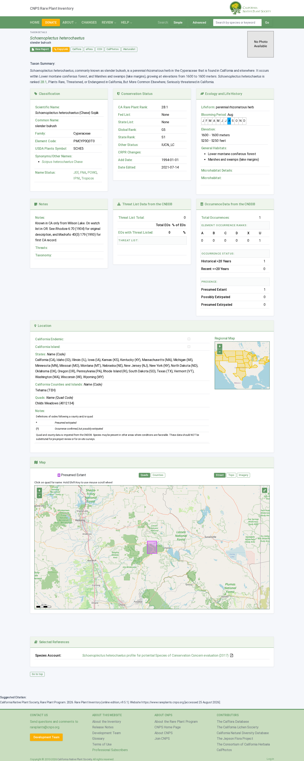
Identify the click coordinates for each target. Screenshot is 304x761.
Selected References (53, 642)
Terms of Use (102, 744)
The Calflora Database (233, 722)
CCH (99, 49)
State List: (126, 122)
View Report (41, 49)
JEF (76, 172)
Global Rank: (127, 130)
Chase (62, 162)
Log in (270, 758)
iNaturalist (129, 49)
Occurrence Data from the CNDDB (229, 204)
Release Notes (103, 727)
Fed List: (124, 115)
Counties (158, 475)
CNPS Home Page (167, 727)
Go (267, 22)
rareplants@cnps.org (44, 727)
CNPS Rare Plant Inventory (52, 8)
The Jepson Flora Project (235, 739)
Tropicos (87, 178)
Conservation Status (136, 94)
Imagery (243, 475)
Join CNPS (162, 739)
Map (42, 462)
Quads (144, 475)
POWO (92, 172)
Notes (42, 204)
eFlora (89, 49)
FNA (82, 172)
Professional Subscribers (110, 750)
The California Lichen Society (237, 727)
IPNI (76, 178)
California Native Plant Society (74, 759)
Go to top (37, 674)
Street (220, 475)
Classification (48, 94)
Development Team (46, 737)
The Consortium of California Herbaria (243, 744)
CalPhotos (113, 49)
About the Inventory (106, 722)
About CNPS (163, 733)
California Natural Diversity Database (243, 733)
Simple (178, 22)
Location (43, 326)
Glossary (98, 739)
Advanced (199, 22)
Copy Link (62, 49)
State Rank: (126, 137)
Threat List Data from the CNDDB (146, 204)
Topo (231, 475)
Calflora (76, 49)
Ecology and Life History (223, 94)
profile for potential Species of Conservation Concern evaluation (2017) (155, 655)
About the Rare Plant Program (176, 722)
